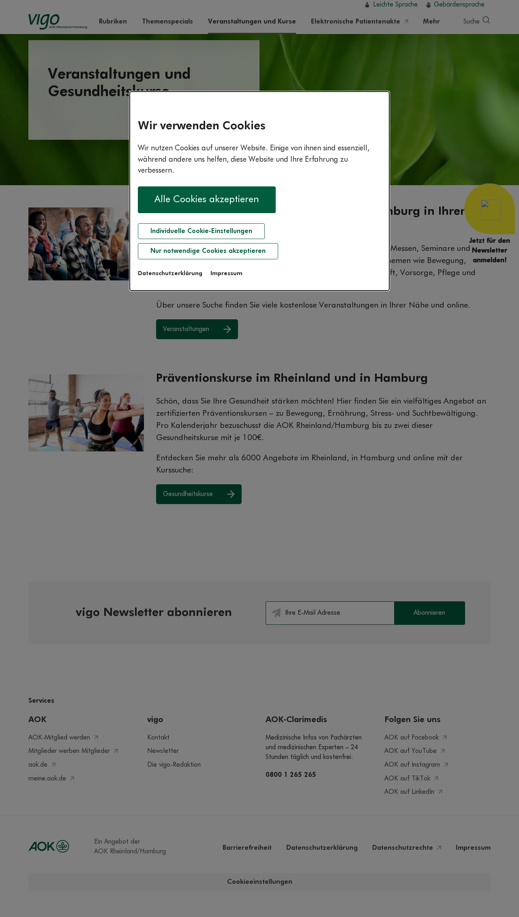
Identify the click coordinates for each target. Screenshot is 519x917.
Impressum (226, 273)
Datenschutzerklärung (170, 273)
